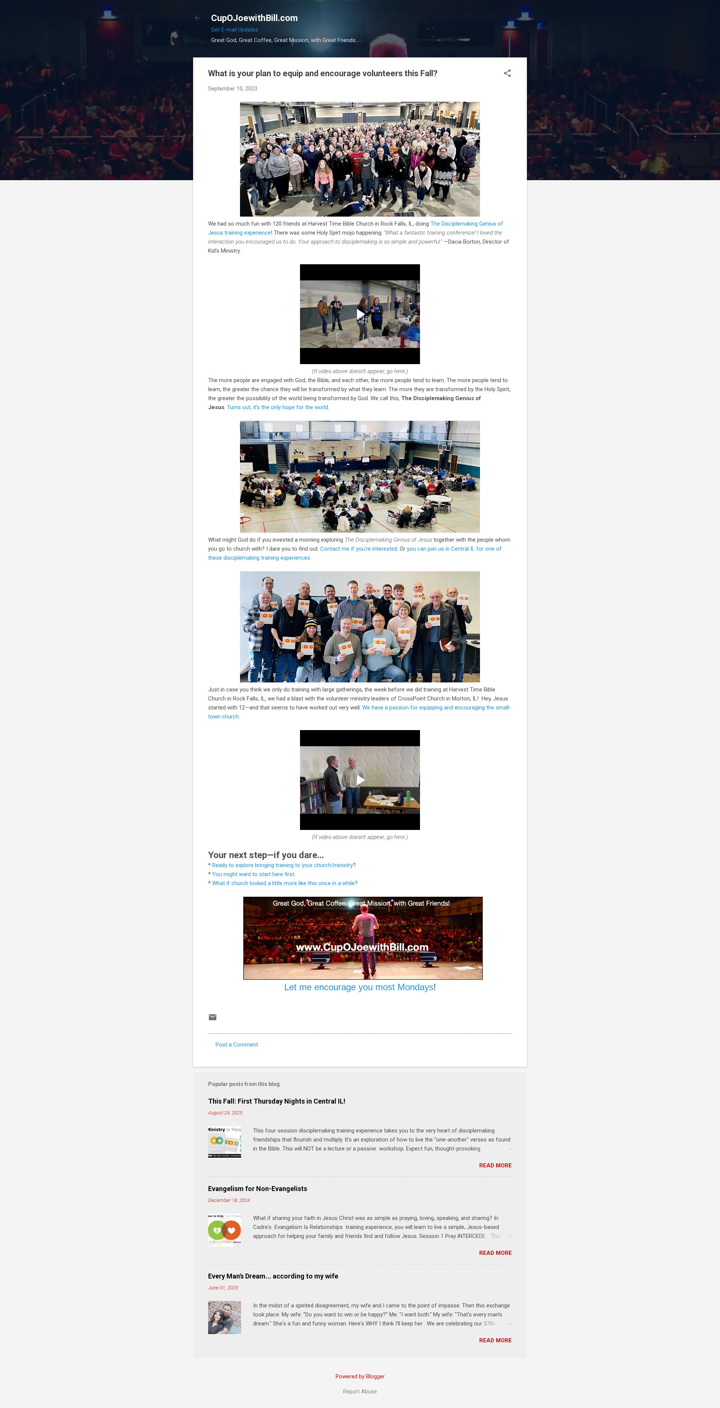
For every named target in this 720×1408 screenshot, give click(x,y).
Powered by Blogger (360, 1376)
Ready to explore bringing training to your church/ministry (282, 865)
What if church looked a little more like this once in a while (283, 883)
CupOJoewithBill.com (254, 18)
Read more (495, 1165)
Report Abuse (360, 1391)
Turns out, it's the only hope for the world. (278, 407)
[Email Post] (212, 1019)
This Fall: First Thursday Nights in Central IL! (276, 1101)
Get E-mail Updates (234, 29)
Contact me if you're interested (358, 548)
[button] (507, 74)
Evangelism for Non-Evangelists (257, 1189)
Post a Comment (237, 1044)
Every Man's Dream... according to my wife (273, 1276)
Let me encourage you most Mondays (359, 987)
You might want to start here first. (254, 874)
